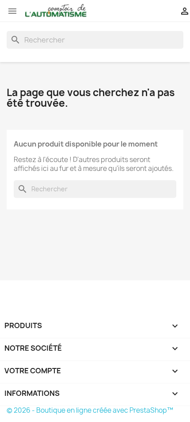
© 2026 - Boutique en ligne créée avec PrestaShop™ (90, 410)
